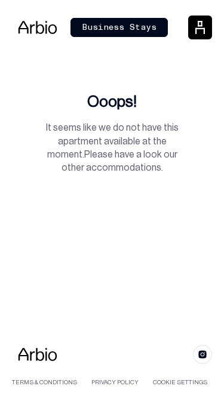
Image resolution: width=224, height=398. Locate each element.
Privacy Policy (115, 382)
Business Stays (119, 27)
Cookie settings (180, 382)
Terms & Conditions (44, 382)
